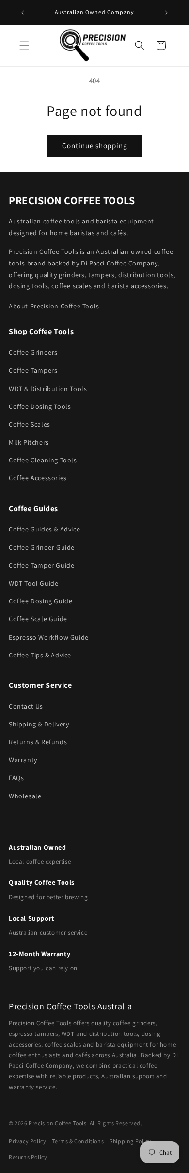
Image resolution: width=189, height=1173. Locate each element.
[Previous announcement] (22, 12)
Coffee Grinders (33, 352)
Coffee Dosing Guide (40, 601)
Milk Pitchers (29, 442)
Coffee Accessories (38, 478)
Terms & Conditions (78, 1141)
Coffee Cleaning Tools (43, 460)
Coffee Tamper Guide (41, 565)
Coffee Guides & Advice (44, 529)
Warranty (23, 759)
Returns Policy (28, 1156)
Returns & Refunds (38, 742)
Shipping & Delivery (39, 724)
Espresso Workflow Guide (49, 637)
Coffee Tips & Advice (40, 655)
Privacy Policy (27, 1141)
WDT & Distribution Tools (48, 388)
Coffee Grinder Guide (42, 547)
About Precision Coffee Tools (54, 306)
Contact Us (26, 706)
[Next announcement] (166, 12)
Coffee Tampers (33, 370)
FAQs (16, 777)
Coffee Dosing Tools (40, 406)
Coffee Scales (29, 424)
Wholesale (25, 796)
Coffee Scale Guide (38, 618)
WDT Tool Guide (33, 583)
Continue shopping (94, 145)
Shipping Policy (130, 1141)
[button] (24, 45)
